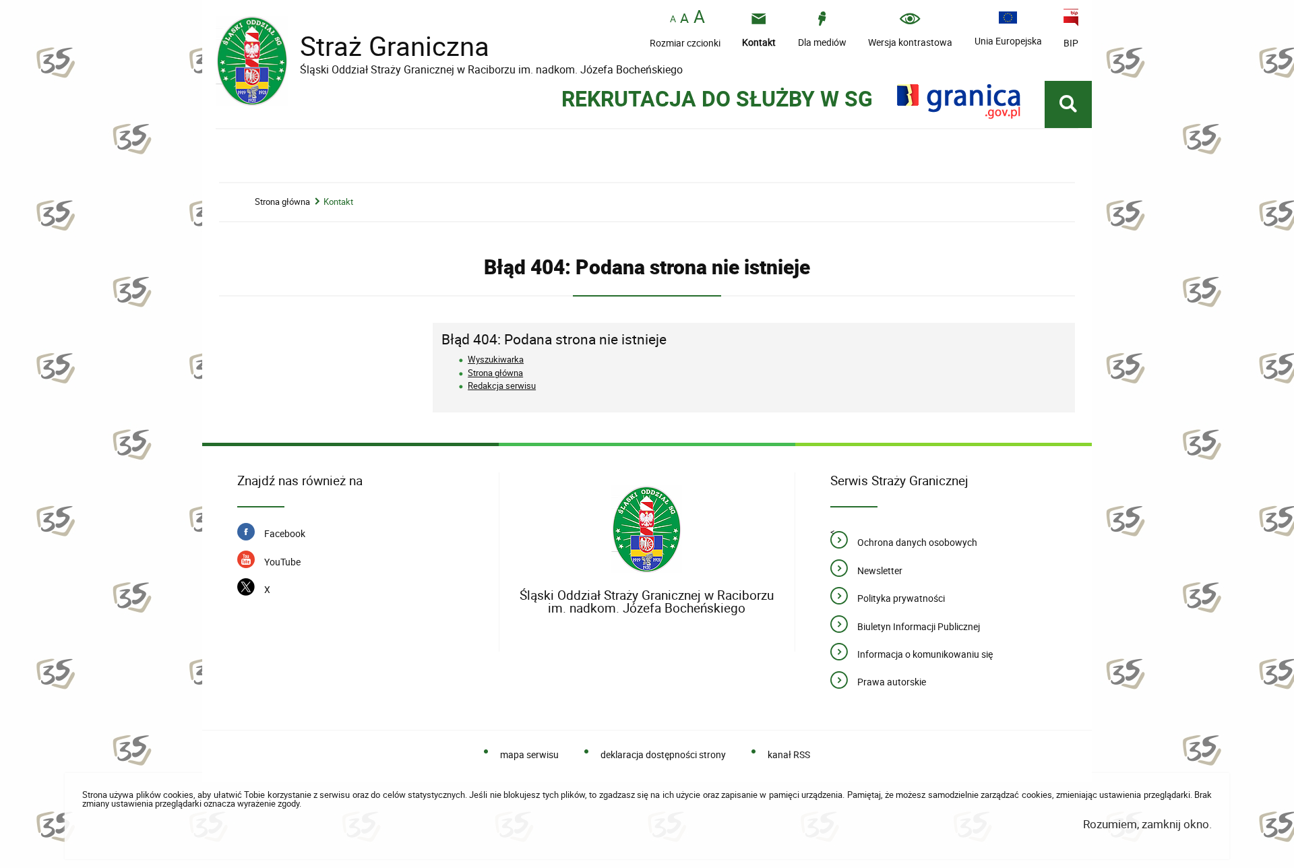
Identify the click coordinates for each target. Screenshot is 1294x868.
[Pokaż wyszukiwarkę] (1068, 104)
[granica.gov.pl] (958, 101)
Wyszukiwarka (496, 359)
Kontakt (338, 201)
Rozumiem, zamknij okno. (1147, 824)
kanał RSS (788, 754)
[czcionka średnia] (684, 18)
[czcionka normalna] (673, 19)
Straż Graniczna (384, 46)
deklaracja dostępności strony (662, 754)
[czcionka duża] (699, 17)
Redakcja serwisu (502, 385)
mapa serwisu (529, 754)
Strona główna (282, 201)
